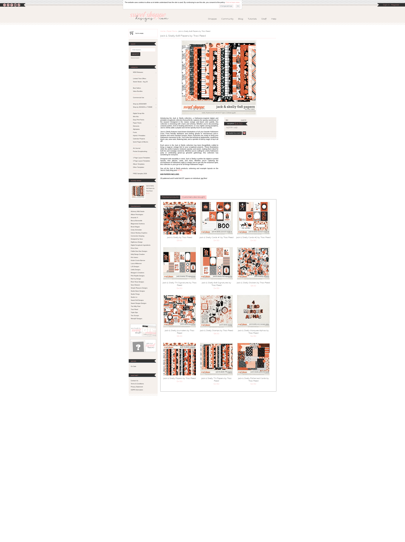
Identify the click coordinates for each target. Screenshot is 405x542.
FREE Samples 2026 (140, 173)
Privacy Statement (137, 387)
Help (273, 19)
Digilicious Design (136, 242)
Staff (264, 19)
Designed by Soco (137, 239)
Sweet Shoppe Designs (138, 303)
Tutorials (252, 19)
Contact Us (134, 380)
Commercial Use (138, 97)
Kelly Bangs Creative (138, 254)
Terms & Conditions (137, 384)
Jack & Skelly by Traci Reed (179, 237)
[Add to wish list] (244, 133)
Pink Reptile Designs (137, 276)
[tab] (170, 197)
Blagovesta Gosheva (138, 224)
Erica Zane (134, 248)
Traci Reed (134, 309)
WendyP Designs (136, 318)
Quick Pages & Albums (140, 142)
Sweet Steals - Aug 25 (140, 82)
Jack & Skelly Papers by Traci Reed (179, 378)
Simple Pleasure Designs (139, 288)
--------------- (137, 75)
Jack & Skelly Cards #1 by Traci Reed (216, 237)
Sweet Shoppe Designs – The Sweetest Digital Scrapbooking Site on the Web (151, 16)
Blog (240, 19)
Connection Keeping (137, 236)
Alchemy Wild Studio (137, 211)
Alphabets (136, 129)
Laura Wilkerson (136, 263)
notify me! (230, 128)
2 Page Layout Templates (141, 161)
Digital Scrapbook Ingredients (140, 245)
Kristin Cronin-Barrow (138, 260)
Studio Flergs (135, 294)
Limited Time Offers (139, 78)
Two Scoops (135, 315)
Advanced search (135, 57)
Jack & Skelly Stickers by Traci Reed (253, 283)
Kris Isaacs (134, 257)
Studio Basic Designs (138, 291)
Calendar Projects (139, 139)
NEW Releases (138, 72)
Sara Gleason (135, 285)
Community (227, 19)
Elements (136, 126)
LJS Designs (135, 266)
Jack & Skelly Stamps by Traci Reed (216, 331)
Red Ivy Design (136, 279)
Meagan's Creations (137, 272)
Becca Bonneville (136, 220)
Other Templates (138, 167)
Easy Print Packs (138, 120)
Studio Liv (134, 297)
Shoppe (212, 19)
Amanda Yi (134, 217)
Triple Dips (134, 312)
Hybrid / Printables (139, 135)
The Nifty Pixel (135, 306)
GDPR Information (137, 390)
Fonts (135, 132)
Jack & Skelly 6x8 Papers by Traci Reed (150, 188)
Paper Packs (172, 31)
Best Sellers (137, 88)
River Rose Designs (137, 282)
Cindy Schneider (136, 230)
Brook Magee (135, 227)
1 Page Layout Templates (141, 158)
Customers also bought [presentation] (193, 197)
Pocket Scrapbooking (140, 151)
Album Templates (138, 164)
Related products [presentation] (170, 197)
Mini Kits (136, 116)
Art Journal (136, 148)
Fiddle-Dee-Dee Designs (139, 251)
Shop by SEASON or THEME (142, 107)
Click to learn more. (232, 2)
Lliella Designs (135, 269)
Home (162, 31)
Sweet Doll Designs (137, 300)
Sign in (386, 5)
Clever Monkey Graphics (139, 233)
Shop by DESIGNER (139, 104)
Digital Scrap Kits (138, 113)
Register (395, 5)
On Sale (133, 366)
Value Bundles (137, 91)
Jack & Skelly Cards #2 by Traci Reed (253, 237)
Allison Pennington (137, 214)
